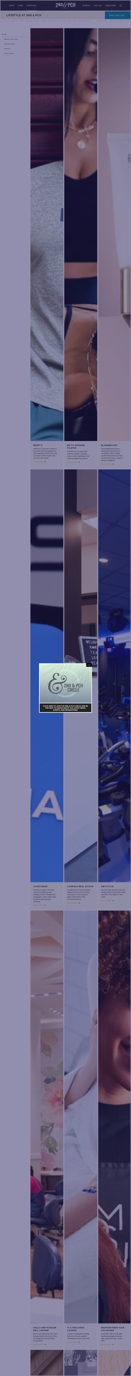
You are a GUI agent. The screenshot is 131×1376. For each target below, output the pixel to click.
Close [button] (89, 665)
